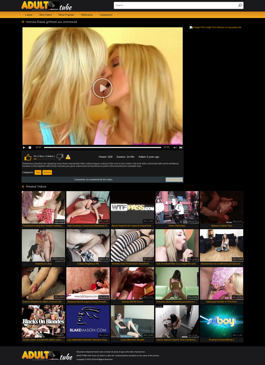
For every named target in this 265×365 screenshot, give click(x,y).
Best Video (45, 14)
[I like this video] (28, 157)
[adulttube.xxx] (46, 6)
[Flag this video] (68, 157)
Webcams (87, 14)
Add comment (174, 179)
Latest (28, 14)
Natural (47, 172)
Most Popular (66, 14)
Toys (38, 172)
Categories (106, 14)
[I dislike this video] (59, 157)
